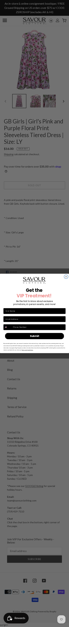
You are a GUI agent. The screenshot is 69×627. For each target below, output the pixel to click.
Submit (34, 336)
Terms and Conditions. (27, 350)
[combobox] (8, 327)
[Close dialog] (66, 277)
